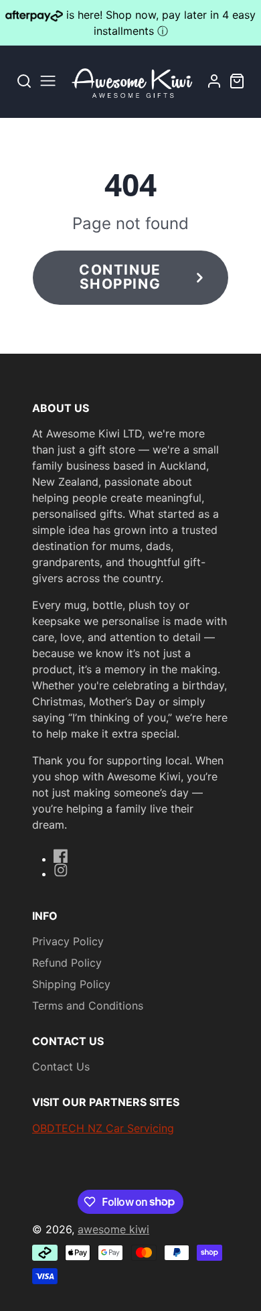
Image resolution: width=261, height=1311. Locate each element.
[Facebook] (61, 856)
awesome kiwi (113, 1229)
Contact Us (61, 1066)
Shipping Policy (71, 984)
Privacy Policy (68, 941)
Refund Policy (67, 962)
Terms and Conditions (87, 1005)
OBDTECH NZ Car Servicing (103, 1128)
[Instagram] (61, 870)
